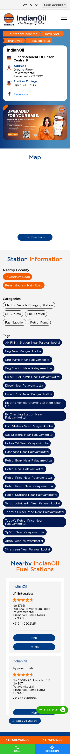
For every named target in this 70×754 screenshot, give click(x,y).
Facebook (21, 94)
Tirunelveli (14, 40)
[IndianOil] (25, 19)
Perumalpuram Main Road (23, 285)
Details (34, 646)
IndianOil (20, 586)
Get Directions (35, 237)
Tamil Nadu (52, 33)
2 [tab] (35, 135)
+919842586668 (25, 698)
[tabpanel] (35, 122)
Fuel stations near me (21, 33)
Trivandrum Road (17, 276)
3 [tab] (42, 135)
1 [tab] (28, 135)
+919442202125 (24, 623)
